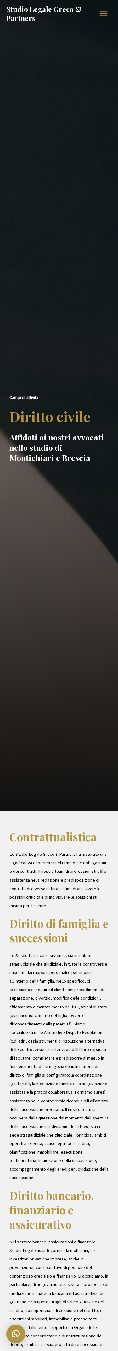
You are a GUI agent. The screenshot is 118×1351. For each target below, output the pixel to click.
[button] (15, 1334)
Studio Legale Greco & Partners (44, 13)
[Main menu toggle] (103, 13)
